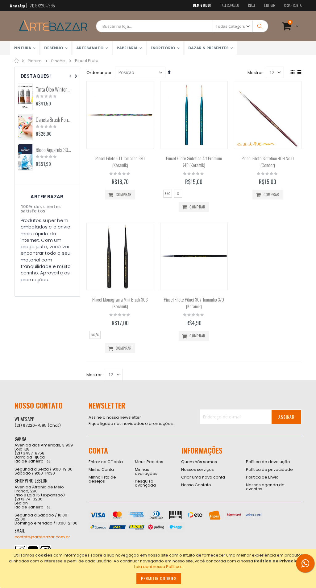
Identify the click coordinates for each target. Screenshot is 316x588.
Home (17, 61)
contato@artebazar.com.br (42, 537)
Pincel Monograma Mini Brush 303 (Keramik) (120, 303)
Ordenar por (99, 73)
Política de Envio (262, 477)
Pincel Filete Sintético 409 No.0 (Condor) (268, 162)
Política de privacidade (269, 469)
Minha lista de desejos (102, 479)
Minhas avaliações (146, 471)
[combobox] (182, 26)
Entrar (269, 5)
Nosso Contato (196, 485)
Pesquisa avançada (145, 483)
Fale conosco (229, 5)
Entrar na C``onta (106, 462)
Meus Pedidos (149, 462)
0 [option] (178, 193)
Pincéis (58, 61)
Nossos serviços (197, 469)
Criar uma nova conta (203, 477)
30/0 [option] (95, 334)
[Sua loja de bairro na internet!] (53, 26)
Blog (251, 5)
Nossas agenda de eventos (265, 487)
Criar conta (292, 5)
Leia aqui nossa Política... (159, 566)
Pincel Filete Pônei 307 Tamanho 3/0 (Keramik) (194, 303)
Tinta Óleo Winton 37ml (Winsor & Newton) (53, 89)
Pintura (35, 61)
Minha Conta (101, 469)
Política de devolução (268, 462)
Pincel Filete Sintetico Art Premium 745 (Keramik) (194, 162)
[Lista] (299, 73)
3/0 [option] (167, 193)
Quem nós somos (199, 462)
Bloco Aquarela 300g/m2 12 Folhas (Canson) (53, 150)
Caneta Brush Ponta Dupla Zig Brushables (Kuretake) (53, 119)
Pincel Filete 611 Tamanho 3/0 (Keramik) (120, 162)
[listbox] (194, 194)
